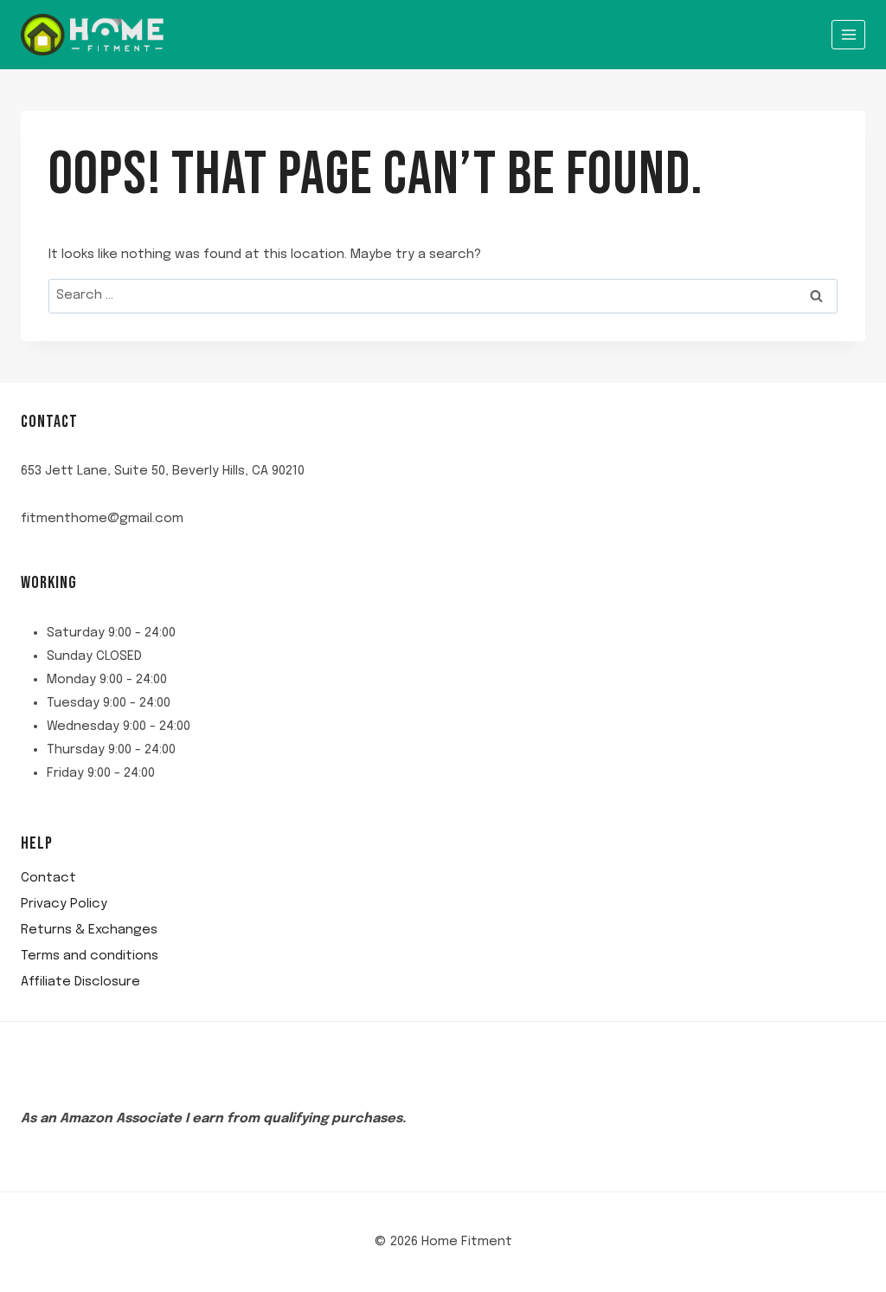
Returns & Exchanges (89, 930)
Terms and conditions (89, 956)
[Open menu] (848, 34)
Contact (48, 878)
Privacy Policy (64, 904)
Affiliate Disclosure (80, 982)
